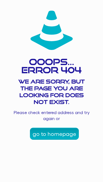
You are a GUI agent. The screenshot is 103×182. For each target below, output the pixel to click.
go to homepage (54, 133)
